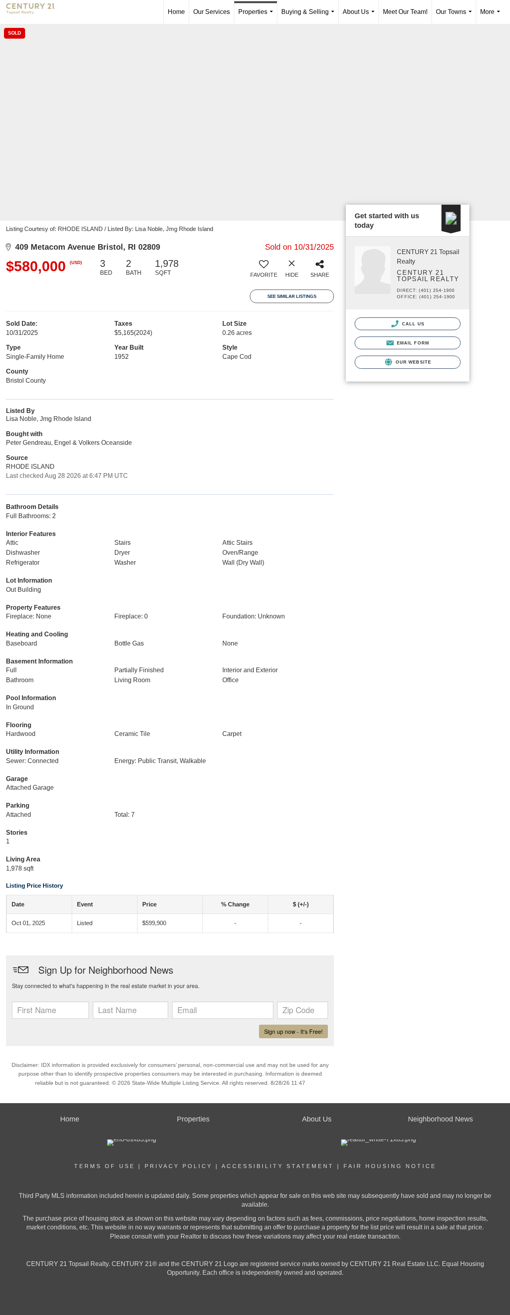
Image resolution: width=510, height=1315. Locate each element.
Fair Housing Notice (389, 1166)
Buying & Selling (309, 16)
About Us (360, 16)
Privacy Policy (178, 1166)
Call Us (412, 323)
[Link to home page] (34, 12)
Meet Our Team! (405, 11)
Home (176, 11)
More (491, 16)
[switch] (264, 271)
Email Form (412, 342)
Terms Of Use (104, 1166)
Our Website (412, 362)
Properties (257, 16)
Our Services (211, 11)
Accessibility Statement (278, 1166)
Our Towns (455, 16)
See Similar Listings (291, 296)
